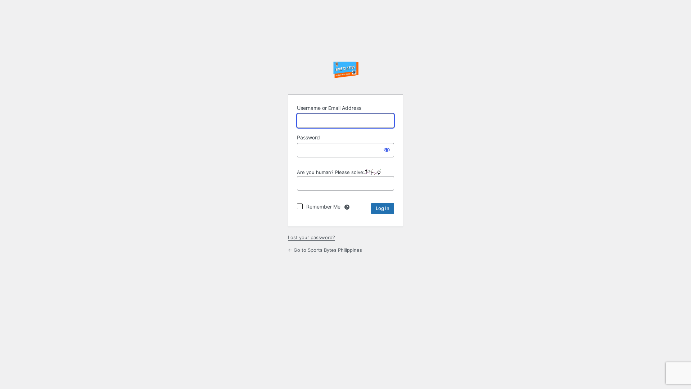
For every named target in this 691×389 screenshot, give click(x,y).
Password (308, 137)
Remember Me (323, 207)
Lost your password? (311, 237)
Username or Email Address (329, 108)
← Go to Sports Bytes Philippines (325, 250)
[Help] (347, 207)
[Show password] (387, 149)
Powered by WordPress (345, 70)
